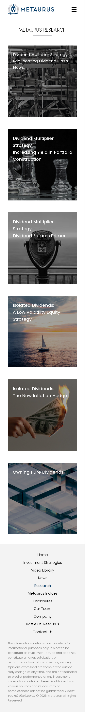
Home (42, 554)
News (42, 577)
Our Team (42, 608)
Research (42, 585)
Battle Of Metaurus (42, 624)
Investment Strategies (42, 562)
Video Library (42, 570)
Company (43, 616)
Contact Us (43, 631)
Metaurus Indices (43, 593)
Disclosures (42, 601)
